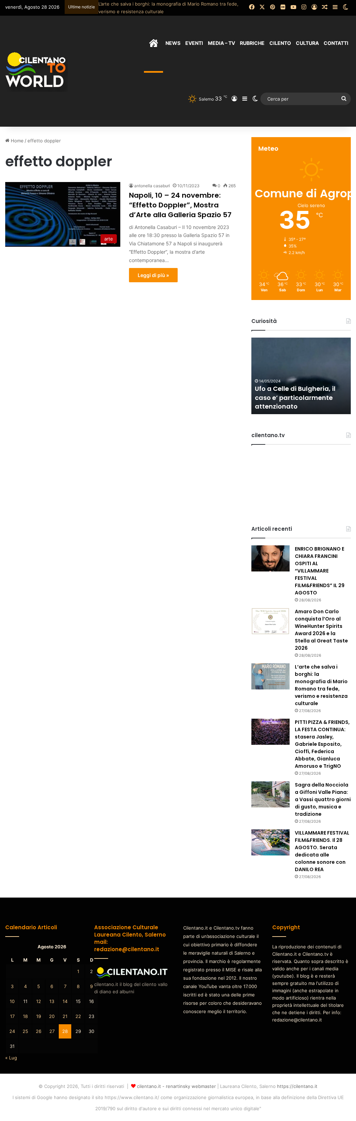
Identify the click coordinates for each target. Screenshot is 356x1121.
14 (65, 1001)
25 (25, 1031)
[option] (301, 376)
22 (78, 1016)
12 (38, 1001)
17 (12, 1016)
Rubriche (252, 43)
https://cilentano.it (297, 1086)
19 (38, 1016)
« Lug (11, 1057)
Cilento (280, 43)
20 (52, 1016)
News (172, 43)
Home (16, 140)
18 (25, 1016)
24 (12, 1031)
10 (12, 1001)
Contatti (336, 43)
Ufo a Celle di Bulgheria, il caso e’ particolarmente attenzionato (295, 397)
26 (38, 1031)
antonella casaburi (152, 185)
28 (65, 1031)
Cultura (307, 43)
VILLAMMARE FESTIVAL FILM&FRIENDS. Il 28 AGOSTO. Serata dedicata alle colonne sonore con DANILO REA (322, 851)
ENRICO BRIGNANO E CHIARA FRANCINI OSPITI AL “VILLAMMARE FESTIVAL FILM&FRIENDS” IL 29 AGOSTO (320, 570)
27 (52, 1031)
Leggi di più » (153, 275)
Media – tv (221, 43)
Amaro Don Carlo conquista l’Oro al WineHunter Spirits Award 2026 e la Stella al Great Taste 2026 (321, 630)
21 (65, 1016)
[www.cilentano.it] (36, 71)
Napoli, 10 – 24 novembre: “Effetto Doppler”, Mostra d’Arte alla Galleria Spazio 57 (180, 205)
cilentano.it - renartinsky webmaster (176, 1086)
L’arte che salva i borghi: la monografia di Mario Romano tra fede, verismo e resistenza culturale (321, 685)
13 (51, 1001)
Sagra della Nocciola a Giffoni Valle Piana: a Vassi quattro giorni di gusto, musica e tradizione (323, 799)
